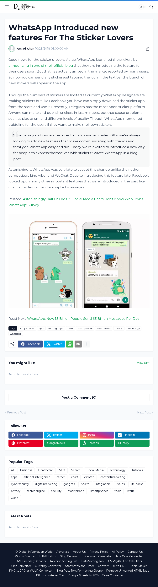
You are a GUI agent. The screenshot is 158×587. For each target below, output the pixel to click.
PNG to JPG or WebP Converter (31, 570)
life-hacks (137, 484)
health (85, 484)
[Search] (151, 7)
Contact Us (135, 551)
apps (41, 328)
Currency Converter (48, 566)
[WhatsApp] (69, 344)
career (60, 477)
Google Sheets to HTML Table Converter (95, 575)
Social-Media (104, 328)
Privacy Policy (98, 551)
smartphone (76, 491)
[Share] (146, 48)
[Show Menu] (7, 7)
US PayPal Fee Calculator (125, 561)
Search (76, 470)
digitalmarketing (46, 484)
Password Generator (98, 556)
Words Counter (25, 556)
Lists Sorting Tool (92, 561)
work (130, 491)
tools (117, 491)
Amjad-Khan (27, 328)
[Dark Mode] (142, 7)
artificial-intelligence (37, 477)
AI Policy (118, 551)
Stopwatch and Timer (79, 566)
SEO (62, 470)
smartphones (85, 328)
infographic (103, 484)
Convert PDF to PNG (112, 566)
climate (89, 477)
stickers (119, 328)
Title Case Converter (129, 556)
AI (12, 470)
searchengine (36, 491)
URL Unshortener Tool (50, 575)
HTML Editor (47, 556)
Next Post (144, 412)
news (70, 328)
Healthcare (45, 470)
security (56, 491)
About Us (79, 551)
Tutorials (137, 470)
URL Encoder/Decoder (31, 561)
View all (142, 362)
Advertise (62, 551)
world (14, 498)
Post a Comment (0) (79, 397)
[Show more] (86, 344)
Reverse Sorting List (63, 561)
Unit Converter (21, 566)
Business (26, 470)
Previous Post (16, 412)
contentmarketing (112, 477)
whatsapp (15, 333)
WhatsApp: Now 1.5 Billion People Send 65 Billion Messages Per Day (83, 318)
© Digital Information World (34, 551)
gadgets (69, 484)
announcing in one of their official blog (40, 65)
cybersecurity (20, 484)
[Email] (78, 344)
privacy (15, 491)
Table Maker (138, 566)
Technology (133, 328)
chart (74, 477)
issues (121, 484)
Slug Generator (70, 556)
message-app (55, 328)
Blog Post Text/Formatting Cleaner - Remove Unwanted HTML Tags (102, 570)
